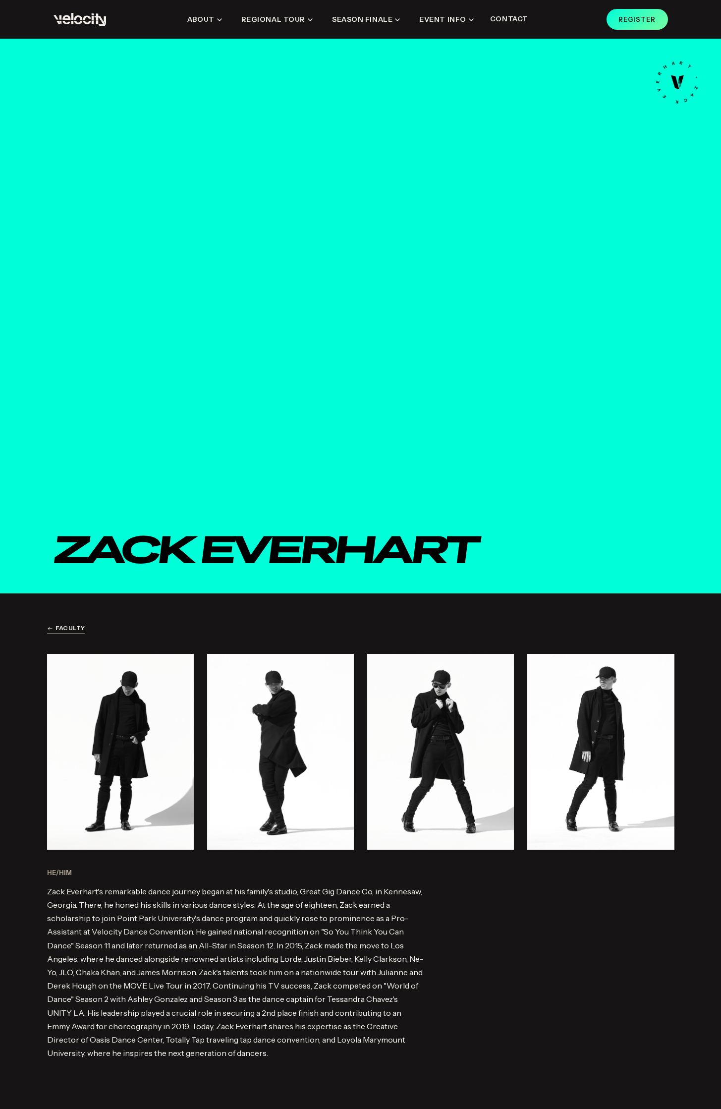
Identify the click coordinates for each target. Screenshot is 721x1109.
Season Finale (362, 19)
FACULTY (70, 628)
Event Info (442, 19)
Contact (509, 18)
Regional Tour (273, 19)
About (201, 19)
